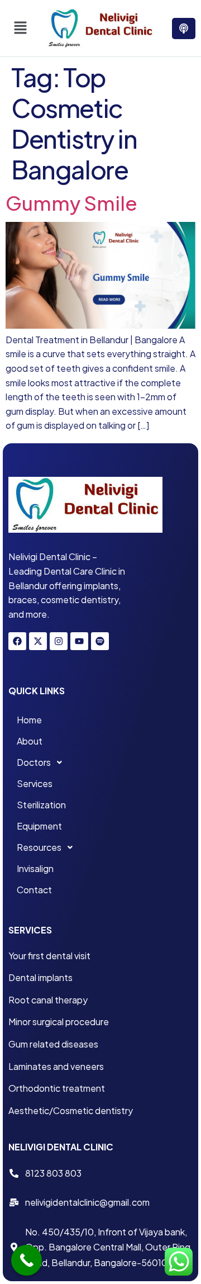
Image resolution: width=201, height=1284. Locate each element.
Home (29, 720)
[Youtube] (79, 641)
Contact (34, 890)
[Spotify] (100, 641)
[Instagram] (59, 641)
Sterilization (41, 805)
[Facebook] (17, 641)
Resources (39, 847)
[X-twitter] (38, 641)
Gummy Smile (71, 203)
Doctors (34, 762)
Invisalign (35, 868)
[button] (20, 28)
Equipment (39, 826)
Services (34, 783)
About (29, 741)
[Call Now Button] (26, 1260)
